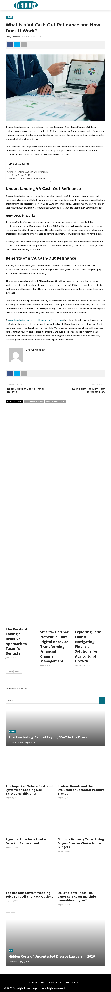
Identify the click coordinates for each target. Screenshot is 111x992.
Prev (11, 672)
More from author (34, 401)
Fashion (12, 732)
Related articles (14, 401)
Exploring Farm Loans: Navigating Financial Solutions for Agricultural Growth (88, 646)
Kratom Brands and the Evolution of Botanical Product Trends (81, 789)
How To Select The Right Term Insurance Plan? (87, 390)
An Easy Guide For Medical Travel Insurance (25, 390)
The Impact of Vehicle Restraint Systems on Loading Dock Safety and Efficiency (29, 789)
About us (55, 982)
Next (17, 672)
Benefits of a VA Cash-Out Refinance (27, 178)
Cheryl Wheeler (13, 36)
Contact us (36, 982)
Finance (9, 17)
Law (10, 951)
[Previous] (8, 911)
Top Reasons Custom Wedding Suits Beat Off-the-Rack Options (29, 894)
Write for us (74, 982)
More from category (55, 401)
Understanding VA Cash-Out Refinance (28, 171)
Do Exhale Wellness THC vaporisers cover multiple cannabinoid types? (77, 896)
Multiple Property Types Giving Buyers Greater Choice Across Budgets (81, 843)
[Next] (13, 911)
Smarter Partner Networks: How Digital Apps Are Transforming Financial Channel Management (54, 646)
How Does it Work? (22, 175)
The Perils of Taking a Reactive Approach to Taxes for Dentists (16, 641)
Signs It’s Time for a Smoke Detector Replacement (26, 841)
